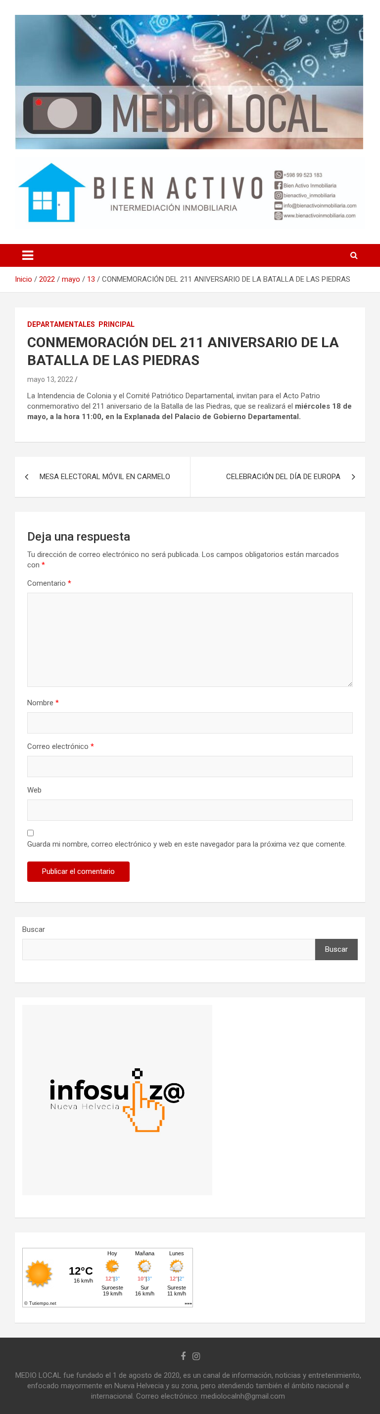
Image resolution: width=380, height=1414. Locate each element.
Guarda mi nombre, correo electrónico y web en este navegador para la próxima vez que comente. (186, 844)
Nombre (43, 702)
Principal (116, 324)
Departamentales (61, 324)
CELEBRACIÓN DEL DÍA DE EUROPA (283, 476)
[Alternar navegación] (28, 255)
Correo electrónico (60, 746)
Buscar (33, 929)
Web (34, 790)
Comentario (49, 583)
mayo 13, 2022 (50, 379)
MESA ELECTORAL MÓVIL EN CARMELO (105, 476)
